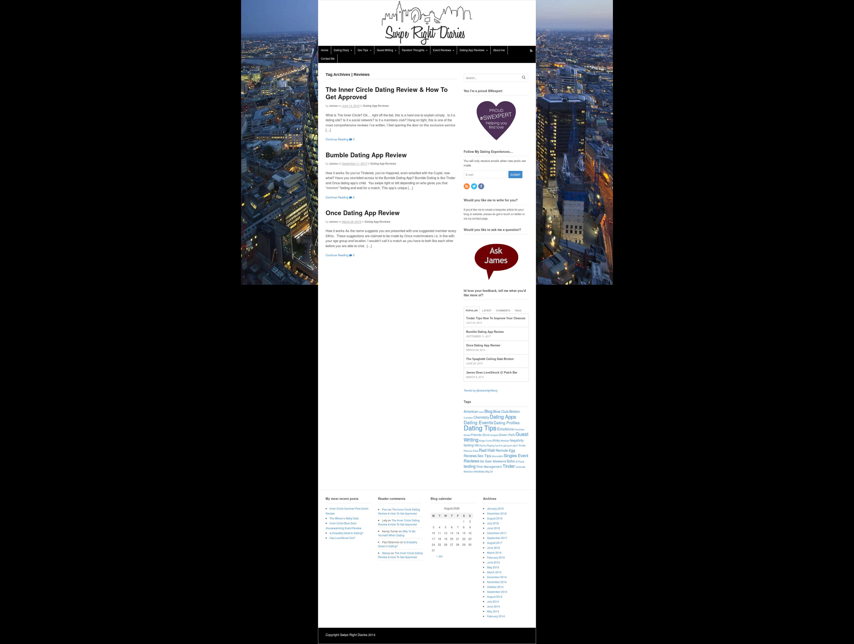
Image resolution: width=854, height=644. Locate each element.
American (471, 411)
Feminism (519, 429)
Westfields (479, 471)
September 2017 (497, 538)
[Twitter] (474, 186)
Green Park (507, 434)
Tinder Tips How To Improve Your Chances (495, 318)
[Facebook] (481, 186)
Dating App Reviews (472, 50)
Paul (385, 509)
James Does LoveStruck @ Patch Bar (491, 372)
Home (324, 50)
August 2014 (494, 596)
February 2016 (496, 557)
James (333, 106)
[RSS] (467, 186)
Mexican (505, 440)
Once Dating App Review (363, 212)
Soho (511, 460)
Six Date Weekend (493, 461)
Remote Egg (505, 450)
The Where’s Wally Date (344, 518)
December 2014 (497, 577)
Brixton (514, 411)
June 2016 (493, 547)
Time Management (489, 466)
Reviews (470, 455)
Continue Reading (337, 139)
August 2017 (494, 543)
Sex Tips (363, 50)
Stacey (386, 553)
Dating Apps (503, 416)
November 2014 (497, 582)
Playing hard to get (497, 445)
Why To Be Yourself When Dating (396, 533)
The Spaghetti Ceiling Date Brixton (490, 359)
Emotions (505, 429)
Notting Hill (471, 445)
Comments (503, 310)
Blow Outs (501, 411)
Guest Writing (385, 50)
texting (469, 466)
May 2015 (493, 567)
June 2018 (493, 528)
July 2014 (493, 601)
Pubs (475, 450)
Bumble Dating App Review (366, 154)
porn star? (512, 445)
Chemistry (481, 417)
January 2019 (495, 508)
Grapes (494, 435)
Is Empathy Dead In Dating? (346, 533)
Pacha (482, 445)
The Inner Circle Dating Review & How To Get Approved (387, 93)
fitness (467, 435)
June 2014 (493, 606)
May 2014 (493, 611)
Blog (488, 411)
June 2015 (493, 562)
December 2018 (497, 513)
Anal (481, 412)
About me (499, 50)
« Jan (439, 556)
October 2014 (495, 587)
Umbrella (520, 466)
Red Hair (487, 450)
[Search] (524, 77)
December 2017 (497, 533)
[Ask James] (496, 259)
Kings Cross (485, 440)
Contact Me (328, 58)
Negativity (517, 440)
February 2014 (496, 616)
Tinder (509, 466)
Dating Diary (341, 50)
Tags (518, 310)
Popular (472, 310)
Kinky (496, 440)
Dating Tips (480, 427)
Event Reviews (442, 50)
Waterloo (468, 471)
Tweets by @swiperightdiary (480, 390)
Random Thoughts (413, 50)
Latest (486, 310)
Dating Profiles (507, 422)
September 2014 (497, 592)
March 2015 (494, 572)
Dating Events (478, 422)
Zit (491, 471)
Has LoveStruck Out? (342, 538)
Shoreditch (497, 456)
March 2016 (494, 552)
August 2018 (494, 518)
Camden (468, 417)
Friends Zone (480, 434)
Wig (487, 471)
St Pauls (520, 461)
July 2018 (493, 523)
